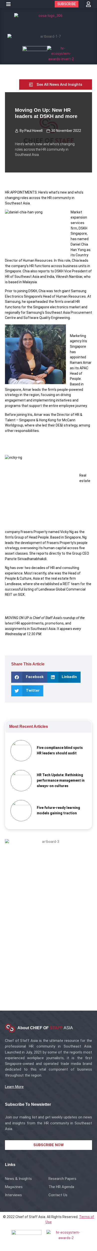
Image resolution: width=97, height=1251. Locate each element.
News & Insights (18, 1178)
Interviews (13, 1195)
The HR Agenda (61, 1187)
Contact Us (57, 1195)
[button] (8, 4)
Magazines (14, 1187)
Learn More (14, 1086)
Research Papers (62, 1178)
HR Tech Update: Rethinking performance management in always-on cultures (61, 780)
